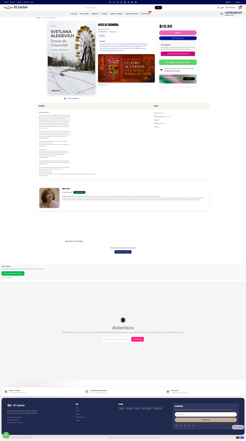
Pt (193, 425)
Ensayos (101, 35)
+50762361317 (233, 12)
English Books (80, 417)
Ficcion (122, 408)
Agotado (178, 33)
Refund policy (111, 437)
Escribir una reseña (123, 252)
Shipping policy (138, 437)
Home (38, 17)
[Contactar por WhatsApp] (6, 435)
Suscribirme (206, 420)
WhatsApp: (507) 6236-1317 (14, 417)
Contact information (148, 437)
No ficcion (129, 408)
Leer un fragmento (73, 98)
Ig (180, 425)
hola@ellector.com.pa (13, 420)
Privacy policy (119, 437)
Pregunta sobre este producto (179, 62)
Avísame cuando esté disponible (177, 54)
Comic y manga (146, 408)
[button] (178, 38)
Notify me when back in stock (13, 273)
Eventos (12, 2)
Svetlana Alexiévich (104, 29)
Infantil (6, 2)
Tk (185, 425)
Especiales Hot (158, 408)
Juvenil (137, 408)
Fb (176, 425)
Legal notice (158, 437)
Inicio (77, 407)
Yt (189, 425)
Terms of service (128, 437)
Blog (31, 2)
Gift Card (26, 2)
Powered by (7, 277)
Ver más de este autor (79, 192)
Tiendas (19, 2)
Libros (77, 411)
